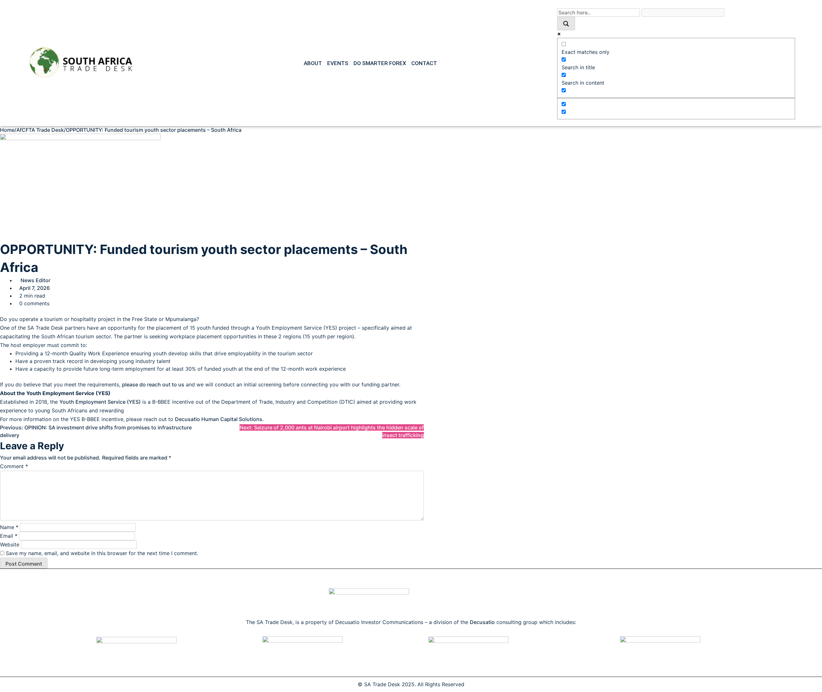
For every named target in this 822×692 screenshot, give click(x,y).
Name (9, 527)
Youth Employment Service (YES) (100, 402)
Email (8, 536)
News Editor (35, 280)
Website (9, 544)
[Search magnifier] (566, 23)
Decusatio (482, 622)
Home (7, 130)
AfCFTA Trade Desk (40, 130)
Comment (14, 466)
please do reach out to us (153, 384)
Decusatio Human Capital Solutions (218, 419)
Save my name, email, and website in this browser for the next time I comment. (102, 553)
